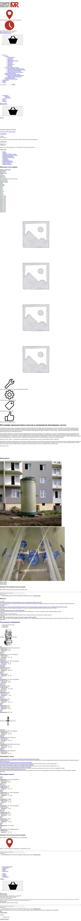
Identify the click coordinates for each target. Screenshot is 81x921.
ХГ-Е (1, 710)
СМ (1, 678)
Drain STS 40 (3, 691)
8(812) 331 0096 (3, 32)
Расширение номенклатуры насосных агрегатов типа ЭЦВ (12, 769)
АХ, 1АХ (2, 742)
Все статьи (2, 771)
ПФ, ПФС (2, 811)
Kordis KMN (2, 659)
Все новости (2, 619)
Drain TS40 (2, 684)
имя (1, 593)
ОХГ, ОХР (2, 729)
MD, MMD (2, 666)
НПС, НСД (2, 784)
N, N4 (1, 797)
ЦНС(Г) (1, 672)
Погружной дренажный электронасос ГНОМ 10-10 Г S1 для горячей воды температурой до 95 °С (21, 602)
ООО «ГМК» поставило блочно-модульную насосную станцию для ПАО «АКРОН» (18, 617)
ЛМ (1, 646)
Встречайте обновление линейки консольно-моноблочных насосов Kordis (16, 762)
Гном (1, 778)
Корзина (2, 117)
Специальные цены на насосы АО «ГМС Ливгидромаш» (12, 610)
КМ (1, 804)
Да (1, 911)
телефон (2, 594)
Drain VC (2, 697)
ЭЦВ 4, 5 (2, 653)
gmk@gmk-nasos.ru (7, 33)
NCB (1, 817)
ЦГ (0, 827)
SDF (1, 824)
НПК (1, 704)
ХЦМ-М (2, 749)
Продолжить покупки (4, 919)
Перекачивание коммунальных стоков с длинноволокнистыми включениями (16, 764)
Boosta (1, 791)
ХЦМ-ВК (2, 736)
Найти (13, 84)
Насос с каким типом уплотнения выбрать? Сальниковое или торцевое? (15, 767)
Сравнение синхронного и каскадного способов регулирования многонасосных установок (19, 759)
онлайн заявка (3, 141)
